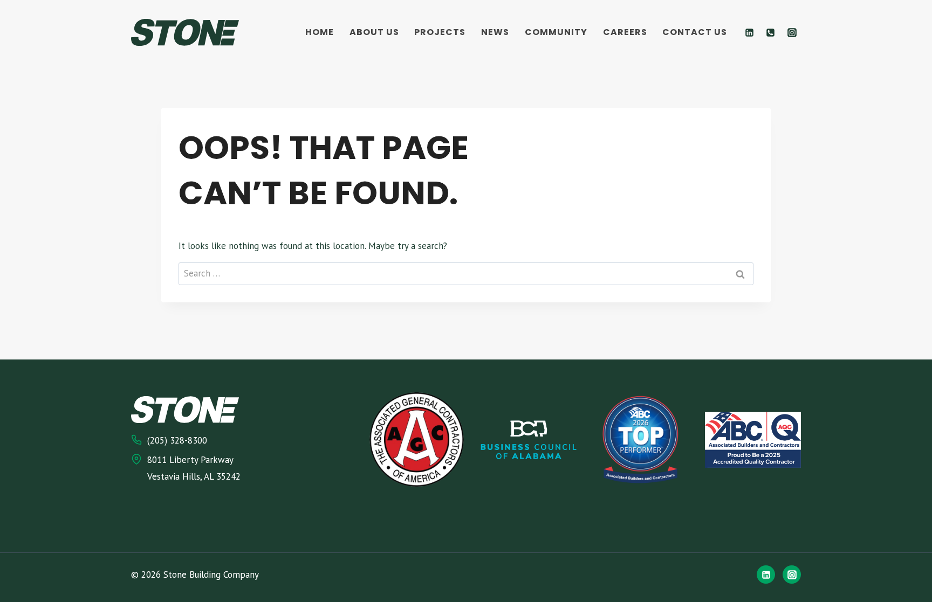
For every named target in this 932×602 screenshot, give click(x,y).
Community (556, 32)
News (495, 32)
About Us (374, 32)
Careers (625, 32)
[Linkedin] (750, 32)
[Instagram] (792, 32)
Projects (439, 32)
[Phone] (771, 32)
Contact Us (694, 32)
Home (319, 32)
